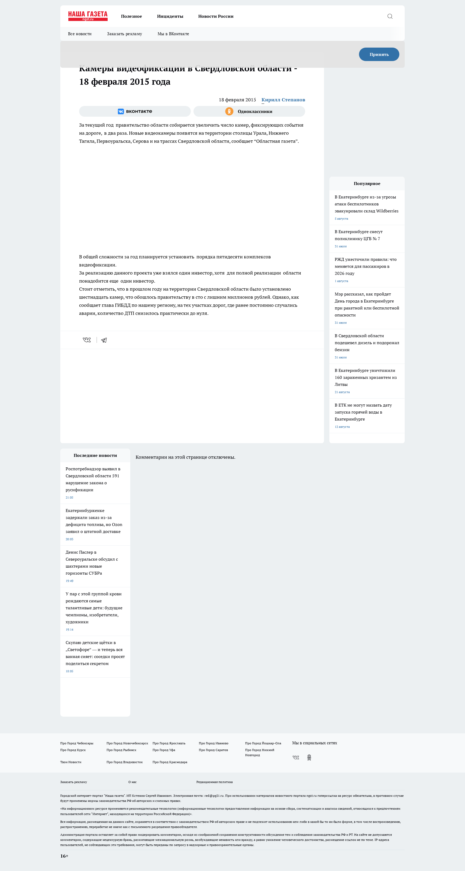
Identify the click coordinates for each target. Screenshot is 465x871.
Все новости (79, 33)
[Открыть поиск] (390, 16)
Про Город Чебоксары (76, 743)
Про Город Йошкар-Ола (263, 743)
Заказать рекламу (124, 33)
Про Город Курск (73, 750)
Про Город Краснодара (170, 762)
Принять (379, 54)
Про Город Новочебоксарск (127, 743)
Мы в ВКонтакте (173, 33)
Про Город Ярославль (169, 743)
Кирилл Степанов (283, 100)
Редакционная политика (214, 782)
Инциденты (170, 16)
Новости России (216, 16)
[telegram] (105, 340)
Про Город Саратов (213, 750)
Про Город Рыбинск (121, 750)
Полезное (131, 16)
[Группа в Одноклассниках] (249, 111)
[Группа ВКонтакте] (135, 111)
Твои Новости (70, 762)
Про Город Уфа (164, 750)
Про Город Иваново (213, 743)
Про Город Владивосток (125, 762)
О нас (132, 782)
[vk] (87, 340)
